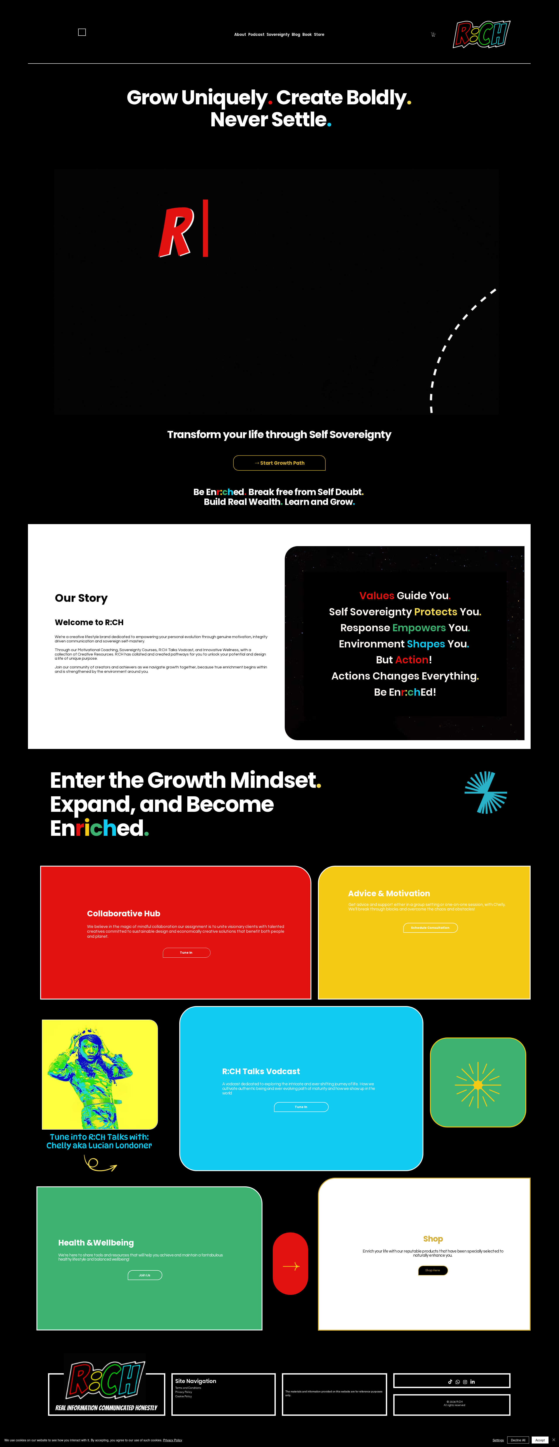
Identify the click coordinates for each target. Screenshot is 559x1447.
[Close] (553, 1440)
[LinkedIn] (472, 1382)
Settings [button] (498, 1440)
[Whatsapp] (457, 1382)
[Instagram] (465, 1382)
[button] (433, 35)
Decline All (518, 1440)
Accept (540, 1440)
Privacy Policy (183, 1392)
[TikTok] (450, 1382)
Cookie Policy (183, 1396)
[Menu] (82, 32)
